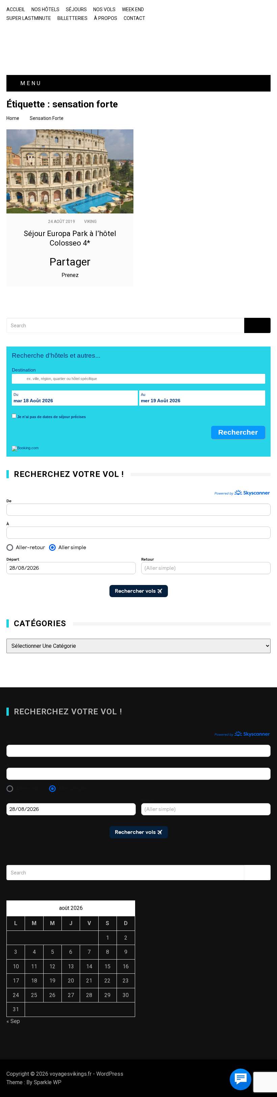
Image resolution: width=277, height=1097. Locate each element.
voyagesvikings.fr (52, 40)
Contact (134, 18)
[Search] (257, 325)
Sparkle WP (47, 1082)
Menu (29, 83)
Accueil (15, 9)
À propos (105, 18)
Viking (90, 221)
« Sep (13, 1021)
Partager (70, 261)
